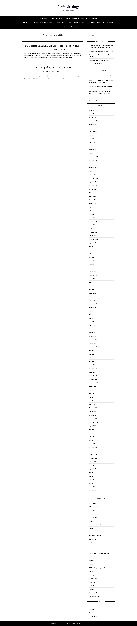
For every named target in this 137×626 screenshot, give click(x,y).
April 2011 (92, 321)
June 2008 (91, 433)
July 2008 (91, 429)
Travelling (91, 589)
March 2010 (92, 365)
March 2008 (92, 443)
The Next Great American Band (97, 585)
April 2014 (92, 214)
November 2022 (93, 117)
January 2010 (92, 372)
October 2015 (92, 189)
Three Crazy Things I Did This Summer (53, 67)
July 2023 (91, 110)
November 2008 (93, 418)
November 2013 (93, 232)
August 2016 (92, 182)
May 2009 (91, 397)
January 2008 (92, 451)
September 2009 (93, 382)
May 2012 (91, 286)
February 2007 (93, 490)
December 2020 (93, 135)
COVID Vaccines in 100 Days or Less (98, 60)
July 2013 (91, 246)
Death (90, 514)
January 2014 (92, 225)
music (90, 546)
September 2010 (93, 347)
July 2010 (91, 350)
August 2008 (92, 426)
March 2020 (92, 142)
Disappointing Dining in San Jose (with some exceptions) (52, 45)
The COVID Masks (60, 22)
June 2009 (91, 393)
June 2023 (91, 113)
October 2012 (92, 271)
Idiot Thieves (92, 539)
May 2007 (91, 479)
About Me (62, 26)
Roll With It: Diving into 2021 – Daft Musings (101, 80)
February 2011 (93, 329)
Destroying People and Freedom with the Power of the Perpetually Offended (100, 99)
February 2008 (93, 447)
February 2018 (93, 160)
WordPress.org (93, 616)
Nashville (91, 550)
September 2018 (93, 156)
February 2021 (93, 131)
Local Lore (91, 542)
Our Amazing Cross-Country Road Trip (99, 553)
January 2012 (92, 293)
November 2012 (93, 268)
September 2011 (93, 304)
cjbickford (62, 50)
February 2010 (93, 368)
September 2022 (93, 121)
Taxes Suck (92, 582)
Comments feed (93, 613)
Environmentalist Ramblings (96, 524)
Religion (91, 571)
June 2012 (91, 282)
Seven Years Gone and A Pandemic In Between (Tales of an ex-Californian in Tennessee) (68, 18)
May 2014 (91, 210)
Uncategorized (93, 593)
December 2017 (93, 164)
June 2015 (91, 192)
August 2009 (92, 386)
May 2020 (91, 138)
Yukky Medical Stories (94, 596)
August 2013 (92, 243)
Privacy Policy (73, 26)
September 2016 (93, 178)
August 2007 (92, 469)
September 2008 (93, 422)
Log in (90, 605)
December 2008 (93, 415)
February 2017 (93, 171)
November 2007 (93, 458)
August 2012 (92, 278)
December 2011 (93, 296)
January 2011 (92, 332)
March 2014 (92, 217)
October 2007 (92, 461)
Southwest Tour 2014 (94, 578)
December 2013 (93, 228)
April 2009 (92, 400)
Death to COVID (93, 517)
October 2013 (92, 235)
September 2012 (93, 275)
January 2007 (92, 494)
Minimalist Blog (72, 623)
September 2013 (93, 239)
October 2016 (92, 174)
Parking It (91, 560)
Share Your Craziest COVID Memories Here (37, 22)
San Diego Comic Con (94, 575)
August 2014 (92, 203)
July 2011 (91, 311)
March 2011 (92, 325)
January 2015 (92, 196)
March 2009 (92, 404)
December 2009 (93, 375)
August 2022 (92, 124)
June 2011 (91, 314)
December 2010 (93, 336)
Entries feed (92, 609)
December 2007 (93, 454)
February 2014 (93, 221)
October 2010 (92, 343)
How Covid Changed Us (95, 535)
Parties (91, 564)
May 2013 (91, 253)
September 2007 (93, 465)
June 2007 (91, 476)
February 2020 (93, 146)
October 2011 (92, 300)
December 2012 (93, 264)
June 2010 (91, 354)
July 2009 (91, 390)
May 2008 (91, 436)
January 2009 (92, 411)
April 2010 (92, 361)
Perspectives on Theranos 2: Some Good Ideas (101, 51)
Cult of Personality (94, 506)
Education (91, 521)
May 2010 (91, 357)
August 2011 (92, 307)
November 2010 (93, 339)
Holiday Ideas (92, 532)
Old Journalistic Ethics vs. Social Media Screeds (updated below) (91, 22)
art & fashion (92, 503)
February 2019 (93, 153)
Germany (91, 528)
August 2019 (92, 149)
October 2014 (92, 200)
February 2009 (93, 408)
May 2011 (91, 318)
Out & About (92, 557)
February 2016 (93, 185)
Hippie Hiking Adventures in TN (98, 82)
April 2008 (92, 440)
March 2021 (92, 128)
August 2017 (92, 167)
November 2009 (93, 379)
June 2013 (91, 250)
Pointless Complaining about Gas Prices (99, 568)
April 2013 (92, 257)
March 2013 (92, 260)
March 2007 (92, 487)
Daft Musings (68, 7)
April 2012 (92, 289)
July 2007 (91, 472)
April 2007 (92, 483)
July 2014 (91, 207)
